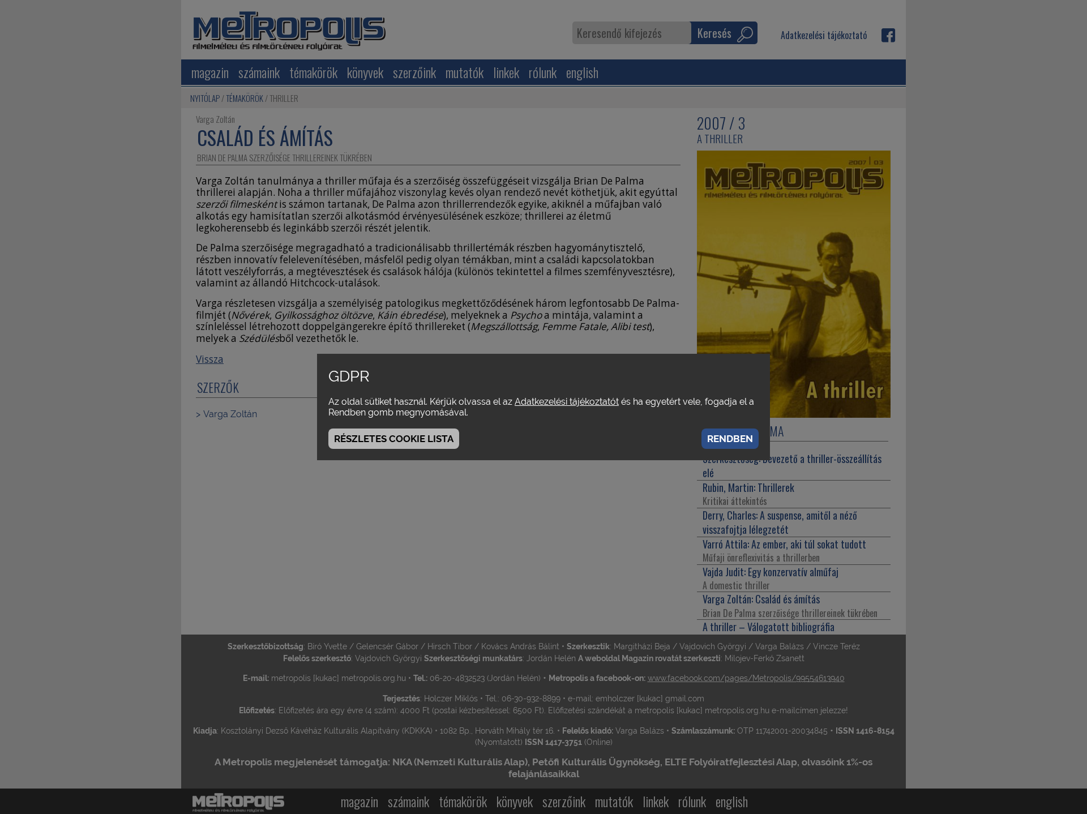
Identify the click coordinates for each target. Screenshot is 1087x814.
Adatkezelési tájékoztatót (567, 401)
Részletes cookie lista (393, 438)
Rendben (730, 438)
